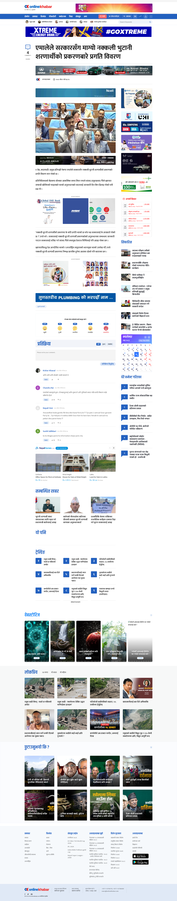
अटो (47, 851)
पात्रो (103, 16)
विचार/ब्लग (28, 841)
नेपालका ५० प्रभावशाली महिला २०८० (96, 850)
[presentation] (110, 448)
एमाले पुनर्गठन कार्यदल (100, 22)
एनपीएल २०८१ (72, 838)
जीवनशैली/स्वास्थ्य (30, 855)
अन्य (85, 16)
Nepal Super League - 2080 (76, 857)
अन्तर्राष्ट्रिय (28, 861)
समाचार (34, 16)
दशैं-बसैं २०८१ (115, 868)
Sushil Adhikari (49, 431)
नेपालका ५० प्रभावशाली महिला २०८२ (96, 839)
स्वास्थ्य (128, 16)
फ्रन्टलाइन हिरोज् (94, 870)
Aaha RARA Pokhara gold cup (77, 851)
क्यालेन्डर (127, 336)
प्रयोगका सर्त (136, 841)
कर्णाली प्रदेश (73, 22)
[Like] (52, 380)
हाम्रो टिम (135, 838)
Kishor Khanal (49, 370)
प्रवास (26, 858)
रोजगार (48, 845)
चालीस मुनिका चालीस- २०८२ (98, 860)
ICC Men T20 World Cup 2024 (76, 842)
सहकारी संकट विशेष (117, 838)
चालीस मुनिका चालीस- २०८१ (98, 863)
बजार (47, 838)
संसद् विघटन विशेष (116, 845)
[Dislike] (58, 380)
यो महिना (63, 672)
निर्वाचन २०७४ (115, 848)
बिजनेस (43, 16)
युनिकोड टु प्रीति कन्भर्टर (96, 877)
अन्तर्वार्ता (27, 848)
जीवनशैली (52, 16)
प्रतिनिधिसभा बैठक (47, 22)
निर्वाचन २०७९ (115, 855)
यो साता (54, 672)
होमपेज (27, 16)
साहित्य (27, 845)
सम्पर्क (134, 851)
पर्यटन (48, 841)
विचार (71, 16)
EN (135, 16)
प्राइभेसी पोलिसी (137, 848)
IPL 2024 (71, 847)
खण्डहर (85, 22)
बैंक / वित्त (49, 848)
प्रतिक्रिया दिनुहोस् (108, 364)
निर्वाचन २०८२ (115, 858)
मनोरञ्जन (62, 16)
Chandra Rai (48, 388)
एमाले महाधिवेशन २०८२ (118, 861)
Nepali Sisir (48, 408)
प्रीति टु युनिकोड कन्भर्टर (96, 873)
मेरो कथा (92, 867)
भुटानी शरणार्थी (41, 306)
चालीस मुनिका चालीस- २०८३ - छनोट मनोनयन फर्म (98, 855)
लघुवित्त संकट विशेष (117, 841)
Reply (46, 379)
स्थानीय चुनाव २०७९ (117, 851)
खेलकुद (78, 16)
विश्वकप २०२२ (115, 865)
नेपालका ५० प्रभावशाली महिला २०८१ (96, 844)
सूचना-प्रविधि (50, 855)
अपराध (61, 22)
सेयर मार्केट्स (115, 16)
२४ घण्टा (45, 672)
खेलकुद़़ (27, 851)
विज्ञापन (134, 845)
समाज (26, 838)
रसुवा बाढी (32, 22)
